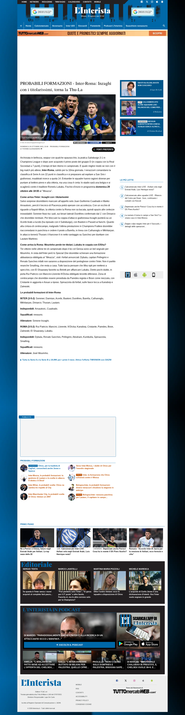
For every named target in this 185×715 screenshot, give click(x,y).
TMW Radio (60, 2)
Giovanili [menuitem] (82, 26)
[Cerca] (164, 26)
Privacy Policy (82, 700)
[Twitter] (147, 2)
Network (34, 2)
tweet (108, 143)
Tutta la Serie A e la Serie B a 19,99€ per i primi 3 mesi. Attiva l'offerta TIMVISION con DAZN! (67, 360)
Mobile (79, 685)
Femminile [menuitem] (95, 26)
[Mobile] (153, 275)
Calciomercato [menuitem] (42, 26)
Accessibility (81, 696)
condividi (94, 143)
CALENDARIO (74, 2)
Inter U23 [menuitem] (70, 26)
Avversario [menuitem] (57, 26)
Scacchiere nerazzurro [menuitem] (137, 26)
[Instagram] (152, 2)
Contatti (80, 692)
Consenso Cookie (83, 704)
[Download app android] (162, 2)
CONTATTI (87, 2)
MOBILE (97, 2)
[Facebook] (142, 2)
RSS (77, 689)
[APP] (128, 275)
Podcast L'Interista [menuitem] (113, 26)
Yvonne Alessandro (31, 149)
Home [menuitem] (28, 26)
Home (24, 2)
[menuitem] (21, 26)
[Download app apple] (157, 2)
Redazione (47, 2)
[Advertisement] (141, 393)
